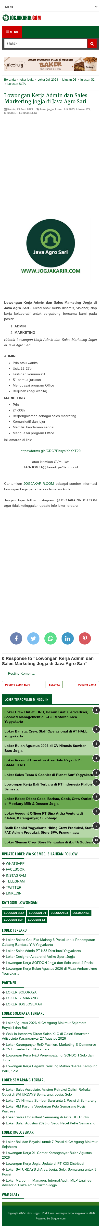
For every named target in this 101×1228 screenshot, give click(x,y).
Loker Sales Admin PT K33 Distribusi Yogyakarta (43, 951)
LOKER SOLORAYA (21, 992)
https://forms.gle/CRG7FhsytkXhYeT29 (51, 451)
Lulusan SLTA (28, 112)
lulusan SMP (13, 919)
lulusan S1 (11, 112)
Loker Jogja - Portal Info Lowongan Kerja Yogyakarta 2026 (60, 1213)
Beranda (54, 684)
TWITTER (13, 887)
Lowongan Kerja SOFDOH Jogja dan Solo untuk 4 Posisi (49, 963)
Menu (13, 32)
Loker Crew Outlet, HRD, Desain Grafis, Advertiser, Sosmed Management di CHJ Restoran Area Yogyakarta (46, 716)
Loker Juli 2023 (65, 109)
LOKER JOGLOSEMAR (24, 1004)
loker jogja (47, 109)
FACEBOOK (15, 869)
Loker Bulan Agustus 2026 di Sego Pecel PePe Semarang (50, 1123)
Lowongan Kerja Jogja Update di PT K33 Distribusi (45, 1163)
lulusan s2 (36, 919)
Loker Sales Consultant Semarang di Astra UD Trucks (47, 1117)
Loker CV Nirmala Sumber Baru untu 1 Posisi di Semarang (51, 1100)
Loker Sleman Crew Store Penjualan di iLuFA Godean (48, 842)
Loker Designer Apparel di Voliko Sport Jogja (40, 957)
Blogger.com (58, 1218)
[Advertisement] (50, 167)
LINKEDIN (14, 893)
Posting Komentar (22, 673)
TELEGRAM (15, 881)
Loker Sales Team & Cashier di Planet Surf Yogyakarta (49, 775)
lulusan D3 (83, 109)
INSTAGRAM (16, 875)
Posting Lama (87, 684)
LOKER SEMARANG (22, 998)
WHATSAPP (15, 863)
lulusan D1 (37, 912)
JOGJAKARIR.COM (39, 483)
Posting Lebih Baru (17, 684)
